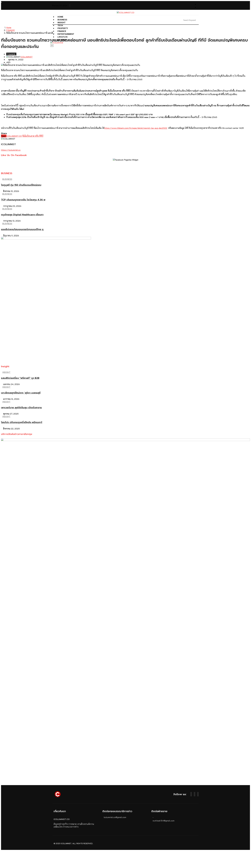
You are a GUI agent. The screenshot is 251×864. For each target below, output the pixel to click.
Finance (62, 31)
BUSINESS (62, 20)
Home (60, 17)
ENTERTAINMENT (66, 34)
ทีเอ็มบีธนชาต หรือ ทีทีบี (32, 136)
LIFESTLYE (63, 37)
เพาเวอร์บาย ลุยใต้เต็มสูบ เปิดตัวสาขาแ (21, 407)
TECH (60, 25)
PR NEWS (62, 40)
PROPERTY (63, 28)
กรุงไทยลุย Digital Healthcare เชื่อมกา (22, 214)
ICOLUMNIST (27, 56)
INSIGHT (61, 22)
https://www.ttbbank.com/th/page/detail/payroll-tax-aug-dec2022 (135, 128)
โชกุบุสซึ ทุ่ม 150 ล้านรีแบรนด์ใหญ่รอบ (21, 185)
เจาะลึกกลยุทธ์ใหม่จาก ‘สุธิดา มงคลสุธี (21, 393)
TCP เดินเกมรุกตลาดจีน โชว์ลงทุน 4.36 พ (23, 200)
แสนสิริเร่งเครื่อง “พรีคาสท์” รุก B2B (20, 378)
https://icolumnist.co (11, 150)
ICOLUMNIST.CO (14, 136)
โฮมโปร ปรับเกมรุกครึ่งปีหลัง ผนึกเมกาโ (21, 422)
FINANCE (10, 30)
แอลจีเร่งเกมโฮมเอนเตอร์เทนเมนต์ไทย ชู (22, 229)
